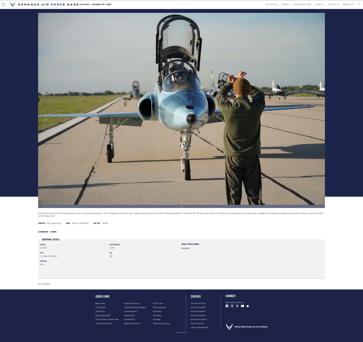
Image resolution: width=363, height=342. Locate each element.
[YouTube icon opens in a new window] (242, 306)
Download (44, 231)
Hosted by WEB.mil (181, 332)
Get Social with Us (235, 302)
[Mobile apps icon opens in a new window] (247, 306)
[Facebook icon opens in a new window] (227, 306)
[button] (3, 4)
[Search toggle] (358, 4)
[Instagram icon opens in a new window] (232, 306)
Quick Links (102, 296)
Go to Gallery (44, 284)
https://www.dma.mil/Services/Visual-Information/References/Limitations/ (241, 255)
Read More (185, 248)
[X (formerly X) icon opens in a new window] (237, 306)
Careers (196, 296)
